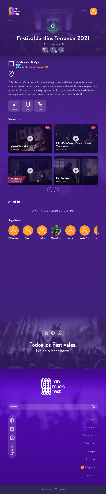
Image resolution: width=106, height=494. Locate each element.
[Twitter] (53, 333)
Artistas (90, 459)
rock (43, 43)
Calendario (88, 435)
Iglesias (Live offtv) (20, 146)
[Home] (15, 16)
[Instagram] (59, 333)
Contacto (89, 475)
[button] (45, 50)
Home (91, 419)
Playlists (90, 467)
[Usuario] (93, 11)
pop (48, 43)
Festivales (89, 427)
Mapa (91, 451)
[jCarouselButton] (98, 232)
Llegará (14, 178)
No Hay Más (62, 178)
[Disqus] (53, 278)
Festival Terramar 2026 (38, 67)
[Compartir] (61, 50)
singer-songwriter (58, 43)
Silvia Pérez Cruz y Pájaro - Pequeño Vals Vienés (74, 144)
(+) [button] (82, 94)
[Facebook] (46, 333)
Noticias (90, 443)
